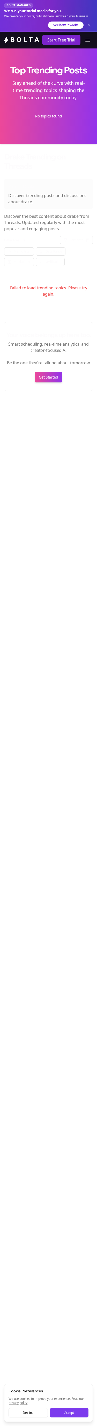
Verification (54, 262)
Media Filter (22, 262)
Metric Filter (22, 251)
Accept (69, 1412)
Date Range (54, 251)
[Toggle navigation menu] (88, 40)
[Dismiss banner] (89, 25)
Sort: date (76, 240)
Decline (28, 1412)
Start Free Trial (61, 40)
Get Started (48, 377)
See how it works (65, 25)
